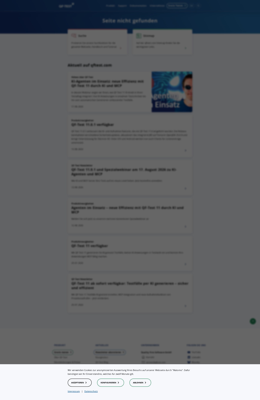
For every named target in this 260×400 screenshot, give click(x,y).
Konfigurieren (108, 382)
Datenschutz (91, 391)
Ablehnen (138, 382)
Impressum (74, 391)
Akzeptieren (77, 382)
